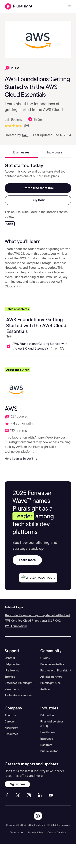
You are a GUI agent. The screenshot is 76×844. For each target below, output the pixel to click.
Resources (11, 734)
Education (47, 715)
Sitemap (10, 676)
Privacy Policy (35, 832)
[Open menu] (69, 6)
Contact (10, 658)
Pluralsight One (50, 683)
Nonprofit (46, 744)
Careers (10, 721)
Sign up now (17, 784)
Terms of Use (17, 832)
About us (11, 715)
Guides (45, 658)
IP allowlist (12, 670)
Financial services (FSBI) (52, 724)
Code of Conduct (57, 832)
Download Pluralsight (19, 683)
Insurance (46, 738)
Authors (45, 689)
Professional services (18, 695)
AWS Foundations (16, 626)
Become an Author (52, 664)
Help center (12, 664)
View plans (12, 689)
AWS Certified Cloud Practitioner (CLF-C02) (33, 620)
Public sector (49, 751)
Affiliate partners (51, 676)
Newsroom (11, 727)
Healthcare (47, 732)
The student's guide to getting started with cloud (37, 615)
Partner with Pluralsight (55, 670)
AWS (25, 135)
